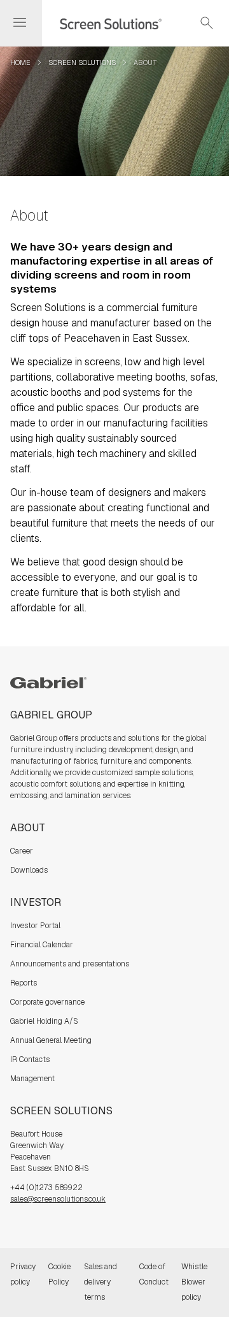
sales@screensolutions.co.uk (58, 1199)
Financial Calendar (41, 945)
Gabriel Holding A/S (44, 1021)
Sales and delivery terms (100, 1282)
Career (21, 851)
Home (20, 62)
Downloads (29, 870)
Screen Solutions (82, 62)
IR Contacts (30, 1059)
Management (32, 1078)
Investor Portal (35, 925)
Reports (23, 983)
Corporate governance (47, 1002)
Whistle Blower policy (194, 1282)
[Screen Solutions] (103, 23)
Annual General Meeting (51, 1040)
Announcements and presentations (69, 964)
